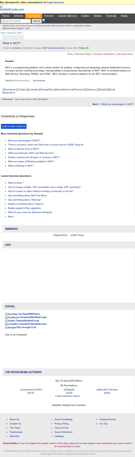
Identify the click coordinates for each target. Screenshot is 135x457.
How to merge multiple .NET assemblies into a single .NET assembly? (44, 187)
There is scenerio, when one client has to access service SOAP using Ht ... (47, 144)
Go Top (103, 423)
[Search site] (47, 21)
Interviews (33, 15)
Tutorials (111, 15)
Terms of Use (61, 428)
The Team (15, 428)
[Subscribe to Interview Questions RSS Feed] (132, 36)
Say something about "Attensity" (25, 200)
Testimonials (16, 432)
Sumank (16, 48)
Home (5, 15)
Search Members (63, 432)
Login (27, 28)
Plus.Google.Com (26, 327)
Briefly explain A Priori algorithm (24, 208)
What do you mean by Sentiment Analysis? (30, 212)
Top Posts (61, 26)
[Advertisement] (68, 274)
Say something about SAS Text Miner (28, 195)
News (124, 15)
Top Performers (39, 26)
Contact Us (15, 423)
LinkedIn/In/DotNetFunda (32, 324)
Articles (18, 15)
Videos (97, 15)
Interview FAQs (82, 54)
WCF (20, 33)
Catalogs (87, 26)
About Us (14, 419)
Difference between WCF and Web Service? (31, 153)
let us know (81, 443)
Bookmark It (9, 92)
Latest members (63, 396)
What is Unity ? (16, 183)
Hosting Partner (108, 419)
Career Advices (67, 15)
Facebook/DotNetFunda (32, 317)
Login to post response (14, 126)
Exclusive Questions (103, 54)
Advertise (14, 436)
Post (69, 54)
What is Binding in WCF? (21, 166)
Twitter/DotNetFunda (27, 320)
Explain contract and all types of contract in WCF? (34, 157)
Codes (85, 15)
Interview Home (124, 54)
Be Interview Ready (24, 26)
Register (20, 28)
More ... (12, 216)
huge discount (55, 2)
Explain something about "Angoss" (26, 204)
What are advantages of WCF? (113, 104)
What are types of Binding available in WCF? (31, 161)
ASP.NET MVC (8, 26)
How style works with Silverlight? (25, 99)
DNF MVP (51, 26)
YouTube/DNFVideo (29, 314)
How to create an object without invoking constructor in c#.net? (41, 191)
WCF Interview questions (54, 48)
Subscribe (78, 26)
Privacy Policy (61, 423)
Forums (49, 15)
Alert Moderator (39, 81)
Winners (69, 26)
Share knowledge (63, 419)
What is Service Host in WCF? (24, 149)
